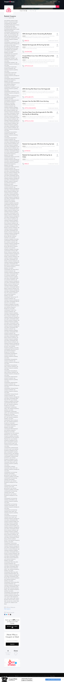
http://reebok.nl (7, 608)
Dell (39, 4)
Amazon (25, 4)
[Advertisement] (40, 22)
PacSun (36, 4)
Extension (55, 1)
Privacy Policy (52, 676)
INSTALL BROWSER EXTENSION (53, 679)
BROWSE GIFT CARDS (12, 626)
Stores (51, 1)
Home (47, 1)
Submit (12, 644)
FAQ (59, 1)
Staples (41, 4)
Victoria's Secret (31, 4)
